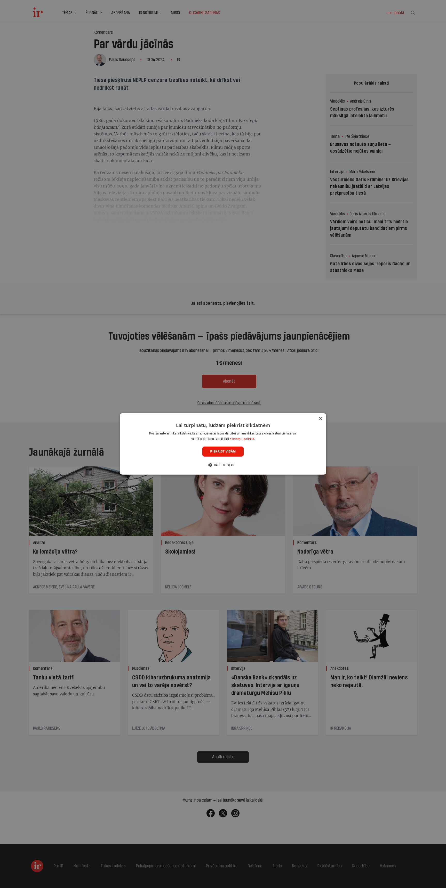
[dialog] (223, 444)
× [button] (320, 419)
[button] (223, 465)
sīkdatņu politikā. (242, 439)
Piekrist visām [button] (223, 451)
